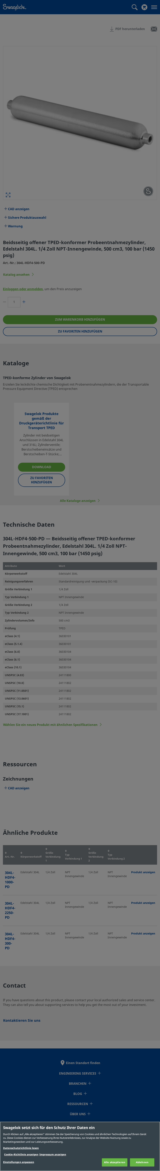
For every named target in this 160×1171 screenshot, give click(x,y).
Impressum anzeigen (52, 1154)
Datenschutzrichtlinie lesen (21, 1148)
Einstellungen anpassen (18, 1162)
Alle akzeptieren (114, 1162)
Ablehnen (142, 1162)
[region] (80, 1146)
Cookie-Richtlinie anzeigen (21, 1154)
